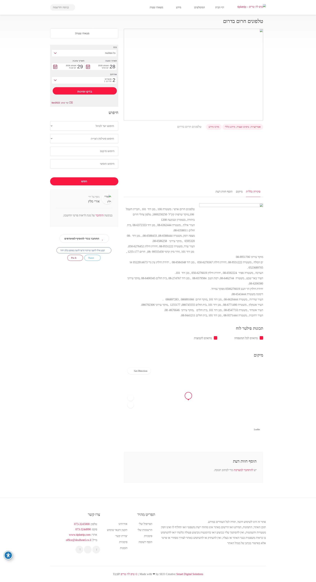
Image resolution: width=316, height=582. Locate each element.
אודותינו (122, 523)
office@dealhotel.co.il (78, 540)
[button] (130, 398)
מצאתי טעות (157, 7)
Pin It (74, 257)
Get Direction (140, 370)
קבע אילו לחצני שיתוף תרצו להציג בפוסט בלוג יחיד (82, 250)
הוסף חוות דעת (224, 191)
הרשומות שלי (145, 529)
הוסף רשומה (145, 542)
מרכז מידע (214, 126)
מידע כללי (230, 126)
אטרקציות (256, 126)
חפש (84, 181)
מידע (179, 7)
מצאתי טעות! (82, 33)
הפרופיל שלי (145, 523)
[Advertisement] (193, 158)
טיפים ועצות (243, 126)
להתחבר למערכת (243, 470)
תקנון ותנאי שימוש (117, 529)
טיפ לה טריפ (128, 574)
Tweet (91, 257)
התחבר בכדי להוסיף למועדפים (81, 238)
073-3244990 (83, 529)
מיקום (239, 191)
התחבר (99, 215)
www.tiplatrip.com (80, 534)
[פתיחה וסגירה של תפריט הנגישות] (8, 555)
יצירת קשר (121, 535)
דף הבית (220, 7)
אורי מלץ (94, 201)
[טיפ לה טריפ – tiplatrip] (251, 6)
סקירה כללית (253, 191)
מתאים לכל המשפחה (246, 338)
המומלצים (200, 7)
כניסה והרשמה (61, 7)
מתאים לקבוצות (203, 338)
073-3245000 (82, 524)
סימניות (123, 542)
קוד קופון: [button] (60, 102)
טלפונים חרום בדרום (189, 126)
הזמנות (123, 548)
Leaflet (257, 429)
